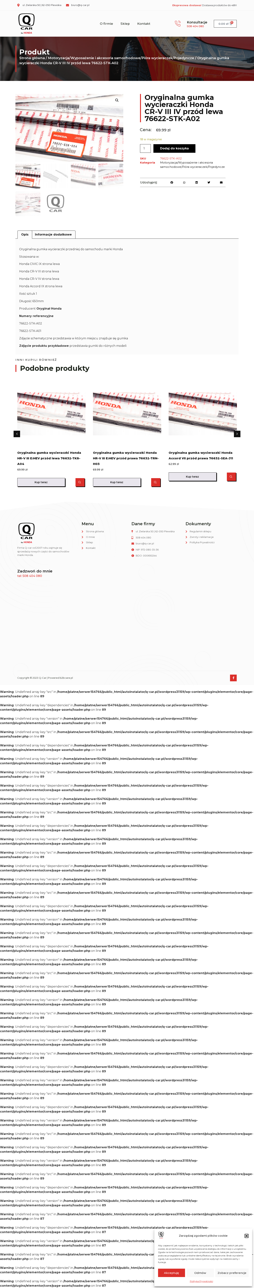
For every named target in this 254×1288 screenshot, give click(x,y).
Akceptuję (171, 1273)
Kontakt (143, 23)
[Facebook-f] (233, 678)
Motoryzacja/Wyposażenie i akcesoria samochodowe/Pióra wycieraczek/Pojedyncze (121, 58)
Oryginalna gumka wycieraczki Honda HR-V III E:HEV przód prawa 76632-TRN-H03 (126, 458)
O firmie (106, 23)
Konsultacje (197, 22)
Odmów (200, 1273)
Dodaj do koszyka (174, 148)
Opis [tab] (24, 234)
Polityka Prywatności (201, 1281)
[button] (246, 1236)
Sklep (125, 23)
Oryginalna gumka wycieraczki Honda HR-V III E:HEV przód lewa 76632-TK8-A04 (49, 458)
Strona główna (32, 58)
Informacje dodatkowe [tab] (53, 234)
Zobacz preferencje (232, 1273)
